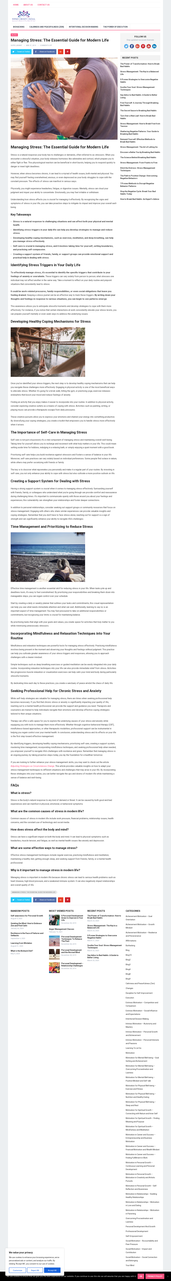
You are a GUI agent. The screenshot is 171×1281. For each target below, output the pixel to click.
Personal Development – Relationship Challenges (72, 964)
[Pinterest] (67, 51)
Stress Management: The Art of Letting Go (139, 147)
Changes (129, 988)
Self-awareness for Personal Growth (27, 916)
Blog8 (128, 974)
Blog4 (128, 969)
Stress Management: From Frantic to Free (138, 163)
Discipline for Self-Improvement (139, 993)
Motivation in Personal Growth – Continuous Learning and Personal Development (140, 1165)
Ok (141, 1276)
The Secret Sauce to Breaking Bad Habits (138, 111)
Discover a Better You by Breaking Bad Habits (140, 152)
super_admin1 (16, 45)
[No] (167, 1276)
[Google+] (60, 51)
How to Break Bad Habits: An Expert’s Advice (139, 199)
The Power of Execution (115, 27)
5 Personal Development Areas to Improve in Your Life (72, 918)
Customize (17, 1270)
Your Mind (130, 1265)
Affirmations (131, 941)
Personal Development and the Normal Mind (71, 951)
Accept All (52, 1270)
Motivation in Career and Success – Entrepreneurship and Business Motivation (140, 1138)
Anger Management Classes (61, 929)
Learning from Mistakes (21, 943)
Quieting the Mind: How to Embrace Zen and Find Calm (26, 924)
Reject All (35, 1270)
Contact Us (44, 5)
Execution (130, 998)
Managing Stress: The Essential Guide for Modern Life (33, 892)
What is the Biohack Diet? (22, 951)
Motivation (130, 1053)
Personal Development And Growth (140, 1226)
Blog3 (128, 964)
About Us (28, 5)
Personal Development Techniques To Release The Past (71, 939)
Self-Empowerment (134, 1236)
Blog (127, 950)
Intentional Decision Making (83, 27)
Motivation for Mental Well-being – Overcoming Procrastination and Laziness (140, 1069)
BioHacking (18, 27)
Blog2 (14, 35)
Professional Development (137, 1231)
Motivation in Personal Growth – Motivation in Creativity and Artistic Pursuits (140, 1177)
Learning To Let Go (133, 1048)
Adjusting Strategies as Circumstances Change (32, 766)
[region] (34, 1262)
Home (16, 5)
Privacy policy (154, 1276)
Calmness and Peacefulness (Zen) (46, 27)
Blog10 (129, 955)
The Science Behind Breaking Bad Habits (138, 157)
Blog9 (128, 979)
